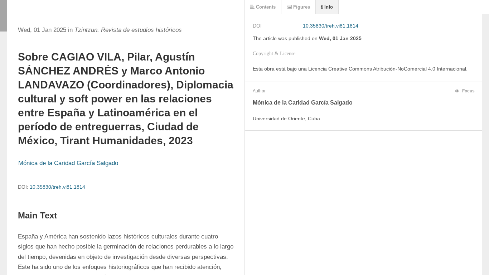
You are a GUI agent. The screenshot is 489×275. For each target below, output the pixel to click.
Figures (301, 7)
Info (328, 7)
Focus (468, 90)
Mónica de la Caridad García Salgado (68, 163)
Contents (265, 7)
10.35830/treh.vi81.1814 (57, 187)
